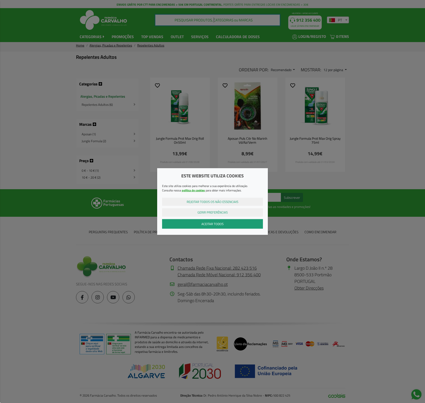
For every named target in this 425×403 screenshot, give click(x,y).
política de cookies (193, 190)
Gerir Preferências (212, 212)
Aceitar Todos (212, 223)
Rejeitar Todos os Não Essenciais (212, 201)
